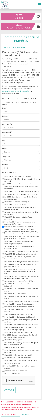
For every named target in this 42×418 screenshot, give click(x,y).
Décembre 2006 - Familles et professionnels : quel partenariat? (21, 351)
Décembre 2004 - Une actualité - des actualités (20, 360)
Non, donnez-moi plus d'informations (18, 409)
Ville (4, 140)
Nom (4, 108)
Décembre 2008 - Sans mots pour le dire (18, 332)
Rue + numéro (8, 124)
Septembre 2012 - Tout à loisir (15, 294)
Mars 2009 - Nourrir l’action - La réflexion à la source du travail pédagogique (20, 328)
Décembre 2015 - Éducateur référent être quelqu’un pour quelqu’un (18, 242)
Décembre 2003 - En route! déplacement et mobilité (19, 367)
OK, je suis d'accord (10, 414)
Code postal (7, 132)
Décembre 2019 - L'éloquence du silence (18, 176)
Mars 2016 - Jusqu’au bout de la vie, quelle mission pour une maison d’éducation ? (22, 238)
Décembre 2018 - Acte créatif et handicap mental (21, 191)
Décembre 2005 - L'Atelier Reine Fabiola (18, 358)
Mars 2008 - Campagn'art (13, 340)
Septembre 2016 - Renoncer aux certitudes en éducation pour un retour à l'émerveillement (20, 228)
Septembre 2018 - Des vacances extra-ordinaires (21, 194)
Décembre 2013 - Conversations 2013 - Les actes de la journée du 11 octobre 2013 (21, 277)
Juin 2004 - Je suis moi (12, 363)
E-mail (5, 164)
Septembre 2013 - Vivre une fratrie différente (19, 281)
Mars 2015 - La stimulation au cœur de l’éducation (21, 251)
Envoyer (8, 390)
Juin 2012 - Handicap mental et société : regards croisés (21, 297)
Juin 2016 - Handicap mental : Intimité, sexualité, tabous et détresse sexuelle (21, 233)
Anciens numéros (9, 172)
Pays (4, 148)
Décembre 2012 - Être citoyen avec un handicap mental (21, 290)
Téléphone (6, 156)
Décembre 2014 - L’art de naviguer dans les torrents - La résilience (19, 258)
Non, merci (25, 414)
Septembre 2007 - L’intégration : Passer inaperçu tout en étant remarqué (21, 343)
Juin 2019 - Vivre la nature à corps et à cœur (19, 184)
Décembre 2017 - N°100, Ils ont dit (16, 204)
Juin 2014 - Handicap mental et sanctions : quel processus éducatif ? (20, 265)
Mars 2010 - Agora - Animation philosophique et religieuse (21, 321)
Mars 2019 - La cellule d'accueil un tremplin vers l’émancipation (21, 188)
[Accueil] (5, 4)
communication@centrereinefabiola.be (15, 91)
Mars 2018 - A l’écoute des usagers (16, 202)
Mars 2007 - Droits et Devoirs (14, 347)
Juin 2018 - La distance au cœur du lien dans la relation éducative (20, 198)
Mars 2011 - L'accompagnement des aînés (19, 314)
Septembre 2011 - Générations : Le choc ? (19, 307)
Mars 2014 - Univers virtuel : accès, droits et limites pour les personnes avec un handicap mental (19, 271)
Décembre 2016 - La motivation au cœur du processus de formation (19, 223)
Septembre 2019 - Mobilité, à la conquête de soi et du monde (22, 180)
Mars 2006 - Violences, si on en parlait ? (18, 355)
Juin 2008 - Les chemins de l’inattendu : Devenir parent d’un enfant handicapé (20, 336)
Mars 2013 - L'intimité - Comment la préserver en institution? (21, 285)
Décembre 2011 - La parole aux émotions (19, 304)
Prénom (5, 116)
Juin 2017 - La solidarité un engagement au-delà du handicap (21, 213)
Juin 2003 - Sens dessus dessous (15, 371)
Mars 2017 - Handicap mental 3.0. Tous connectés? (18, 218)
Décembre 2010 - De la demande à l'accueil (19, 317)
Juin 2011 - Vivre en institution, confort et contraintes (18, 310)
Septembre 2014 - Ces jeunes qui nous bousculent (21, 262)
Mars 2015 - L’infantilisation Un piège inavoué (20, 254)
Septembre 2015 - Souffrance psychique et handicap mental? (19, 247)
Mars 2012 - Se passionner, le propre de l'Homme (21, 301)
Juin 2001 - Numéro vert (12, 373)
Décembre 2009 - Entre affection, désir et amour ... (22, 325)
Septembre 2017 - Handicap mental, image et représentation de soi (20, 208)
